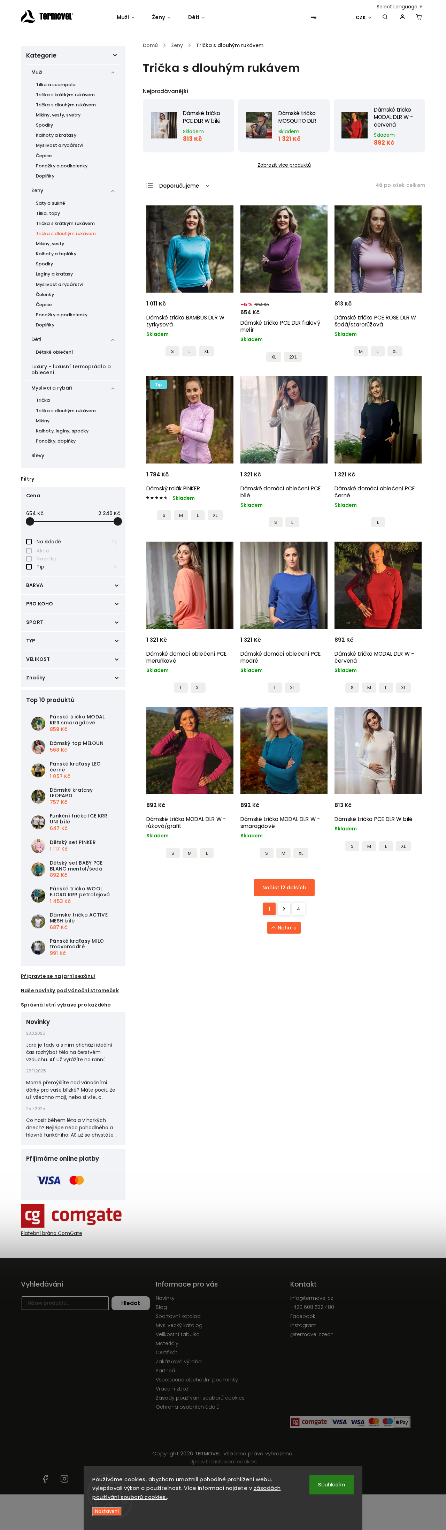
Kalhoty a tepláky (56, 254)
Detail (220, 306)
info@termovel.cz (311, 1298)
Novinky (165, 1298)
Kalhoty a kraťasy (56, 135)
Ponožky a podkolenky (61, 166)
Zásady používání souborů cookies (200, 1397)
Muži (36, 71)
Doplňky (45, 176)
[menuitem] (130, 17)
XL (206, 351)
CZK (361, 17)
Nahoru (287, 927)
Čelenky (45, 294)
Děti (36, 339)
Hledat (130, 1303)
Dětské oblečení (54, 352)
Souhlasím (331, 1484)
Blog (161, 1307)
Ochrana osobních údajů (188, 1406)
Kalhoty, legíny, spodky (62, 431)
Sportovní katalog (178, 1316)
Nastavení (107, 1511)
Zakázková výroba (179, 1361)
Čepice (44, 156)
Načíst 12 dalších (284, 887)
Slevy (38, 455)
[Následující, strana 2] (284, 909)
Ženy (37, 190)
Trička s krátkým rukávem (65, 95)
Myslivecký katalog (179, 1325)
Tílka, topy (48, 213)
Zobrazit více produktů (284, 165)
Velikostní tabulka (178, 1334)
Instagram (303, 1325)
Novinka (77, 558)
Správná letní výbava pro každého (66, 1004)
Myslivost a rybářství (59, 145)
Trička (43, 400)
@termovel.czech (311, 1334)
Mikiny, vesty (50, 244)
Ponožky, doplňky (56, 441)
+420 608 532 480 (312, 1307)
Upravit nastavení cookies (223, 1461)
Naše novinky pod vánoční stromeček (70, 990)
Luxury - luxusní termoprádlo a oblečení (71, 369)
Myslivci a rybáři (51, 387)
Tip (77, 566)
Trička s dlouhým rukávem (66, 105)
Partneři (165, 1370)
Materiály (167, 1343)
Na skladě (77, 541)
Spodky (44, 125)
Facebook (302, 1316)
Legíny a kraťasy (54, 274)
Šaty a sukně (50, 203)
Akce (77, 550)
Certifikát (166, 1352)
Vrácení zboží (173, 1388)
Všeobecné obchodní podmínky (197, 1379)
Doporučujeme (179, 185)
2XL (293, 357)
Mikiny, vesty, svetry (58, 115)
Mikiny (43, 421)
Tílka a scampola (56, 85)
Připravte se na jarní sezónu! (58, 976)
